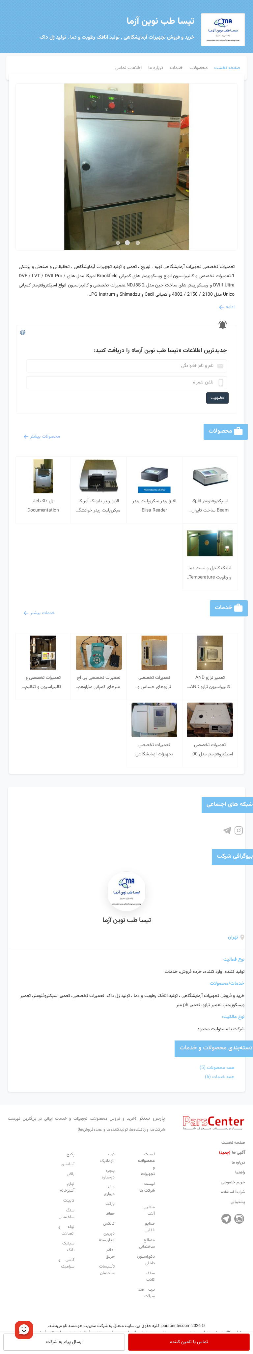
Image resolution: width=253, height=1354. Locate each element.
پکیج (70, 1154)
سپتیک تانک (68, 1246)
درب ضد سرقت (146, 1293)
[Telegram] (226, 1219)
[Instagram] (239, 1219)
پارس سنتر (86, 1123)
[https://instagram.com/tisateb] (239, 831)
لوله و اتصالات (66, 1230)
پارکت (110, 1204)
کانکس (109, 1223)
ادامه (230, 307)
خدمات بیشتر (42, 613)
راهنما (240, 1172)
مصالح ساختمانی (147, 1243)
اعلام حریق (110, 1253)
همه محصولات (217, 1068)
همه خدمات (220, 1077)
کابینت (68, 1200)
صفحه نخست (233, 1142)
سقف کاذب (150, 1276)
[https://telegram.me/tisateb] (227, 831)
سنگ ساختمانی (66, 1213)
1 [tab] (138, 243)
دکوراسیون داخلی (146, 1260)
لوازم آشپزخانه (67, 1187)
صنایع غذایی (150, 1227)
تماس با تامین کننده (189, 1342)
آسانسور (67, 1164)
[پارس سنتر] (214, 1121)
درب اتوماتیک (107, 1157)
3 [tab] (118, 243)
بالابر (70, 1174)
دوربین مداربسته (107, 1236)
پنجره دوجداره (108, 1174)
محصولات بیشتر (45, 436)
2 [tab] (127, 242)
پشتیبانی (238, 1202)
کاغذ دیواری (109, 1190)
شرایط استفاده (233, 1192)
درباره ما (238, 1162)
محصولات (215, 1048)
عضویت (217, 398)
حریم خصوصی (233, 1182)
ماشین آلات (149, 1210)
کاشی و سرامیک (66, 1263)
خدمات (188, 1048)
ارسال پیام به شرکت (64, 1342)
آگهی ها (232, 1152)
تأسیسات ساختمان (107, 1269)
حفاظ (110, 1213)
